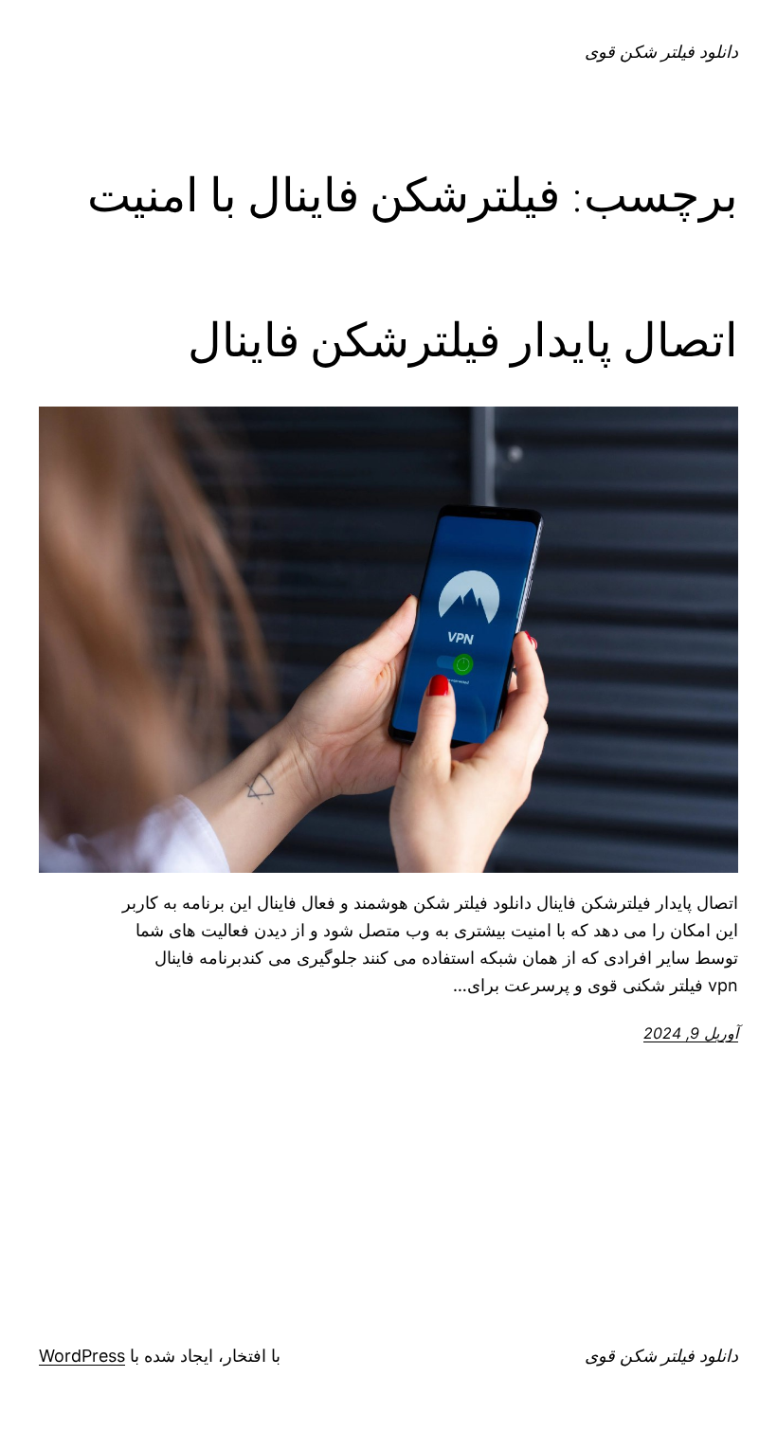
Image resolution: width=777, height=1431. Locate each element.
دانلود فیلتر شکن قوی (661, 52)
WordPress (82, 1356)
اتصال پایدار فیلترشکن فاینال (463, 341)
